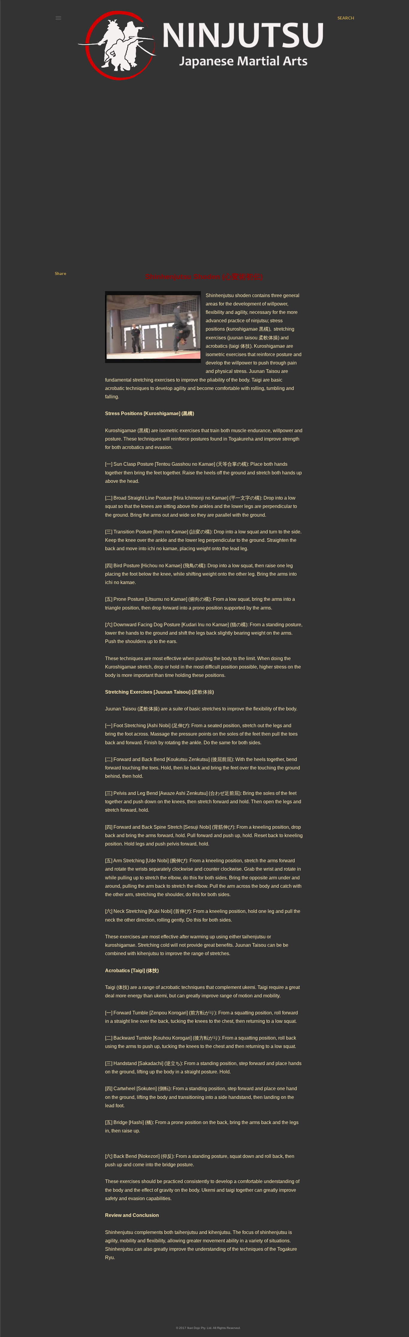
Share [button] (60, 273)
